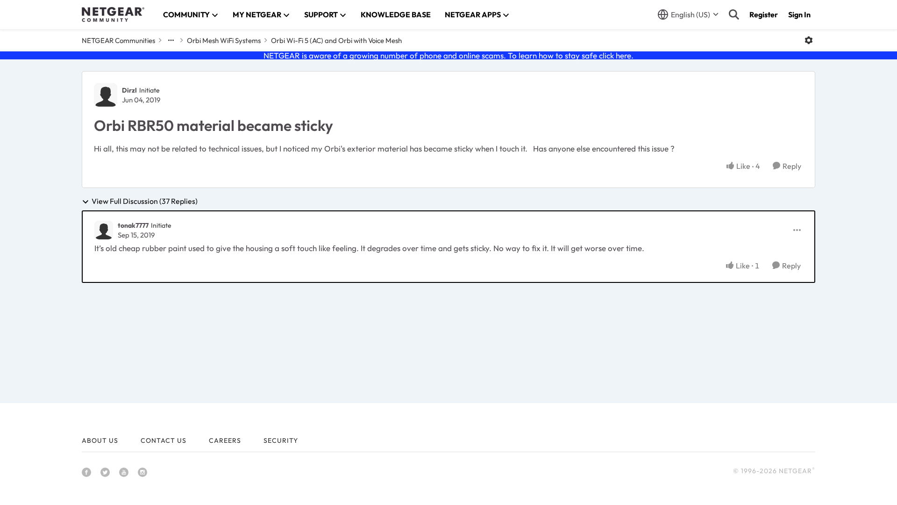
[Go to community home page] (113, 14)
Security (280, 440)
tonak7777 (133, 225)
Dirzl (129, 90)
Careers (225, 440)
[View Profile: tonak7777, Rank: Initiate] (103, 230)
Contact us (163, 440)
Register (763, 14)
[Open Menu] (808, 40)
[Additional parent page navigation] (171, 40)
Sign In (799, 14)
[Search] (734, 14)
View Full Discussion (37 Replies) (145, 201)
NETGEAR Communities (118, 40)
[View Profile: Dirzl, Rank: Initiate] (105, 95)
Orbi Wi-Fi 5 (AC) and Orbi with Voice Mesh (336, 40)
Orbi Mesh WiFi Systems (224, 40)
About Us (100, 440)
